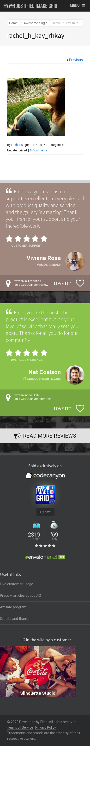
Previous (76, 60)
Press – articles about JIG (20, 595)
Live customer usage (16, 584)
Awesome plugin (35, 23)
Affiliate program (13, 607)
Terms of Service (20, 727)
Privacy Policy (45, 727)
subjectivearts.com (44, 379)
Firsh (14, 145)
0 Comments (38, 150)
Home (13, 23)
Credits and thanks (15, 618)
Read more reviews (49, 436)
